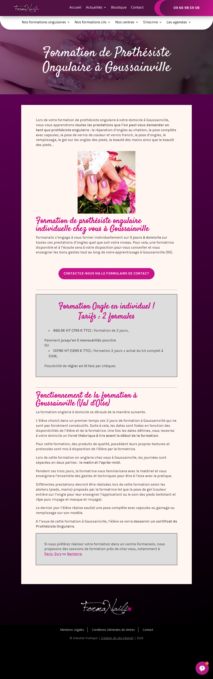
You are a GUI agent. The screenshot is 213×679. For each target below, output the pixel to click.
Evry (57, 554)
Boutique (118, 8)
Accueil (75, 8)
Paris (48, 554)
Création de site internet (117, 638)
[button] (202, 668)
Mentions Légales (72, 630)
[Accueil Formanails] (26, 11)
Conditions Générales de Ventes (113, 630)
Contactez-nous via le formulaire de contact (106, 273)
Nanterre (74, 554)
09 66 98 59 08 (186, 8)
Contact (137, 8)
